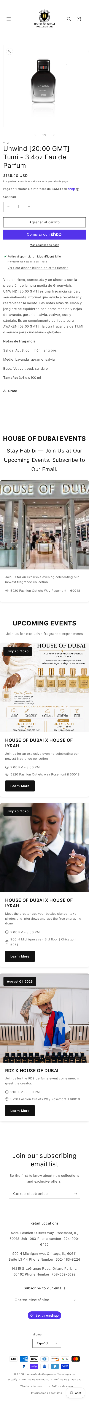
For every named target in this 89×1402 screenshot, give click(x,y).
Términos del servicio (34, 1386)
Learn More (20, 786)
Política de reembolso (35, 1379)
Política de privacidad (67, 1379)
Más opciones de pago (44, 244)
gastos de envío (17, 181)
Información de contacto (46, 1392)
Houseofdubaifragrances (40, 1374)
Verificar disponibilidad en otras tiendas (38, 268)
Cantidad (9, 196)
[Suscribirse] (75, 1194)
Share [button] (12, 391)
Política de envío (62, 1386)
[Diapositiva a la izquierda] (35, 135)
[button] (8, 19)
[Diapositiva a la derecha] (54, 135)
